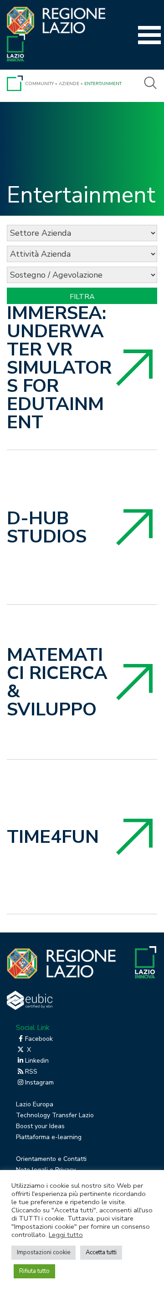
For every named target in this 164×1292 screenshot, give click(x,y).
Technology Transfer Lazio (55, 1115)
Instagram (39, 1082)
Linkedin (37, 1060)
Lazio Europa (34, 1104)
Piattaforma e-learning (49, 1137)
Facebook (39, 1038)
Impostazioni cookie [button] (43, 1252)
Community (39, 84)
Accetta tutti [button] (101, 1252)
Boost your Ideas (40, 1126)
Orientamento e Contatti (51, 1159)
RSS (31, 1071)
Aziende (69, 84)
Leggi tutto (66, 1235)
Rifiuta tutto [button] (34, 1271)
